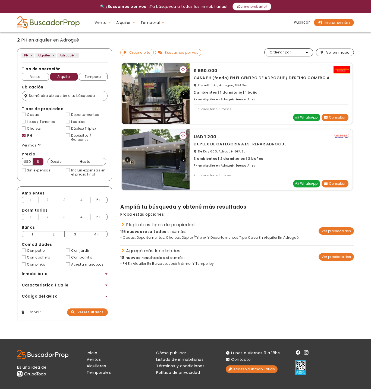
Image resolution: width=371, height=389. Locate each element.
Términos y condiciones (180, 366)
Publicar (302, 22)
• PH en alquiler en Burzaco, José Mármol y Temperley (167, 263)
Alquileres (96, 366)
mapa (338, 52)
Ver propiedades (336, 231)
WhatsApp (308, 117)
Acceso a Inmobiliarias (254, 369)
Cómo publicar (171, 353)
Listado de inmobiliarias (179, 359)
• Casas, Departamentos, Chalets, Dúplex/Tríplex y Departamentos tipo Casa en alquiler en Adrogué (209, 237)
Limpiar (33, 312)
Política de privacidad (178, 372)
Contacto (241, 359)
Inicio (92, 353)
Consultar (337, 117)
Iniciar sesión (337, 22)
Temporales (99, 372)
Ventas (94, 359)
